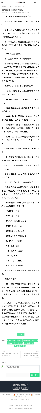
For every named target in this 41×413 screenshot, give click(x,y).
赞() (21, 334)
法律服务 (17, 6)
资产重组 (20, 343)
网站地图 (27, 400)
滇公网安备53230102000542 (22, 395)
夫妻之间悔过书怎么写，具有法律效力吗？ (9, 354)
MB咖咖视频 (26, 340)
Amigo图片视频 (11, 340)
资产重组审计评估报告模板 (12, 10)
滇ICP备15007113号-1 (7, 395)
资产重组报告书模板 (20, 346)
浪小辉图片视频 (12, 343)
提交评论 (34, 375)
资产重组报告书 (28, 343)
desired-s (19, 340)
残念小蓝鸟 (35, 340)
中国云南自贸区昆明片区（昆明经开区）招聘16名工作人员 (31, 355)
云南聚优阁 (20, 2)
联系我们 (16, 388)
